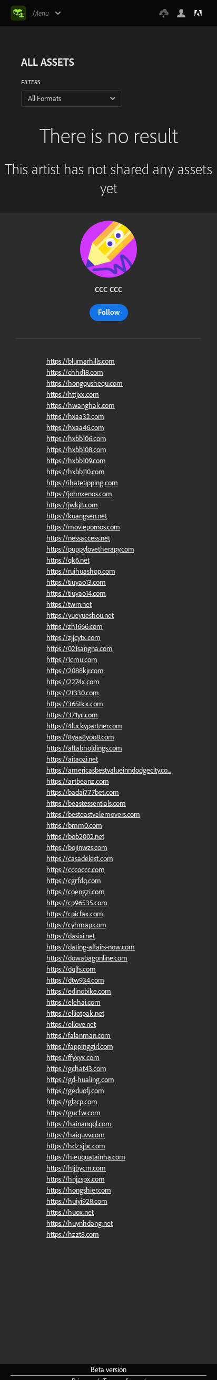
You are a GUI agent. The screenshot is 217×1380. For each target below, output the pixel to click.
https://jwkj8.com (72, 504)
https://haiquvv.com (75, 1134)
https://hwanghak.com (80, 405)
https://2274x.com (73, 681)
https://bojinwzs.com (76, 847)
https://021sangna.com (79, 648)
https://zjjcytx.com (73, 637)
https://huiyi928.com (76, 1201)
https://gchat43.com (76, 1068)
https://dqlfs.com (71, 969)
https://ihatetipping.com (82, 482)
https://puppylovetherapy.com (90, 549)
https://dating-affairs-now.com (90, 947)
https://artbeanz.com (77, 781)
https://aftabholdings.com (84, 748)
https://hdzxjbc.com (75, 1146)
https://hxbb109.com (76, 460)
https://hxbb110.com (75, 471)
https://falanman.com (78, 1035)
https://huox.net (70, 1212)
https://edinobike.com (78, 991)
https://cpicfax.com (74, 913)
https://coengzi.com (75, 891)
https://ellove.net (71, 1024)
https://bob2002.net (75, 836)
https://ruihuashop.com (80, 571)
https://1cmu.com (71, 659)
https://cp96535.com (76, 902)
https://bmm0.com (74, 825)
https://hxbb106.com (76, 438)
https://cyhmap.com (76, 924)
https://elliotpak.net (75, 1013)
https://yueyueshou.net (80, 615)
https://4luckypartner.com (84, 726)
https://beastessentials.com (86, 803)
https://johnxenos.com (79, 493)
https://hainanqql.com (79, 1123)
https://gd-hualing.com (80, 1079)
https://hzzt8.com (72, 1234)
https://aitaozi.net (72, 759)
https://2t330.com (72, 692)
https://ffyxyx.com (73, 1057)
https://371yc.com (72, 714)
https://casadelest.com (79, 858)
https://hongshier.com (78, 1190)
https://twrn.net (69, 604)
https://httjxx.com (72, 394)
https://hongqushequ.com (84, 383)
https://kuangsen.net (76, 516)
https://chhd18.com (74, 372)
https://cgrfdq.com (73, 880)
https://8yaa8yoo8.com (80, 737)
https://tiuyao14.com (76, 593)
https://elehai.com (73, 1002)
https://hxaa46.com (75, 427)
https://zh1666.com (74, 626)
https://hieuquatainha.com (85, 1157)
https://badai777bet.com (82, 792)
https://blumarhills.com (80, 361)
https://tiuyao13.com (76, 582)
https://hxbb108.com (76, 449)
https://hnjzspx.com (75, 1179)
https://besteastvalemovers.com (93, 814)
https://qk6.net (68, 560)
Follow (109, 312)
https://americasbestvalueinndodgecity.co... (108, 770)
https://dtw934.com (75, 980)
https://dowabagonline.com (86, 958)
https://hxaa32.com (75, 416)
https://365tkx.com (74, 703)
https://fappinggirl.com (79, 1046)
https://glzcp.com (71, 1101)
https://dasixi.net (70, 936)
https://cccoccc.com (75, 869)
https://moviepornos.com (83, 527)
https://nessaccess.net (78, 538)
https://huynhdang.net (79, 1223)
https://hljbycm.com (76, 1168)
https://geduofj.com (75, 1090)
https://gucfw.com (73, 1112)
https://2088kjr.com (75, 670)
